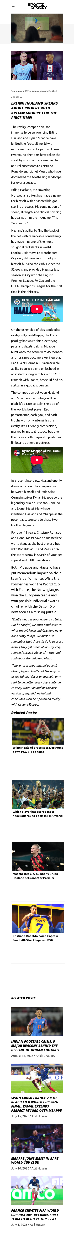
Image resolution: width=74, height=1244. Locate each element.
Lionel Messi (37, 171)
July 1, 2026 (19, 1224)
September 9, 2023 (20, 91)
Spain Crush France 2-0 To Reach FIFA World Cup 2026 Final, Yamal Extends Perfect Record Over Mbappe (36, 1104)
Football (53, 91)
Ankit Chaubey (45, 1055)
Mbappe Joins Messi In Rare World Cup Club (35, 1160)
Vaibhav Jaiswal (39, 91)
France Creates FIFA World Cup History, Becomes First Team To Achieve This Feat (35, 1214)
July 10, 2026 (20, 1168)
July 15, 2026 (20, 1116)
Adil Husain (39, 1116)
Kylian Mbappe (39, 138)
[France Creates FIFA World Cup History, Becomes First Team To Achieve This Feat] (37, 1190)
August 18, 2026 (22, 1055)
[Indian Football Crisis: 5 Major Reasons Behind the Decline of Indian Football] (37, 1021)
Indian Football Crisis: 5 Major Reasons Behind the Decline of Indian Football (35, 1045)
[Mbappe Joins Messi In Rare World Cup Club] (37, 1138)
